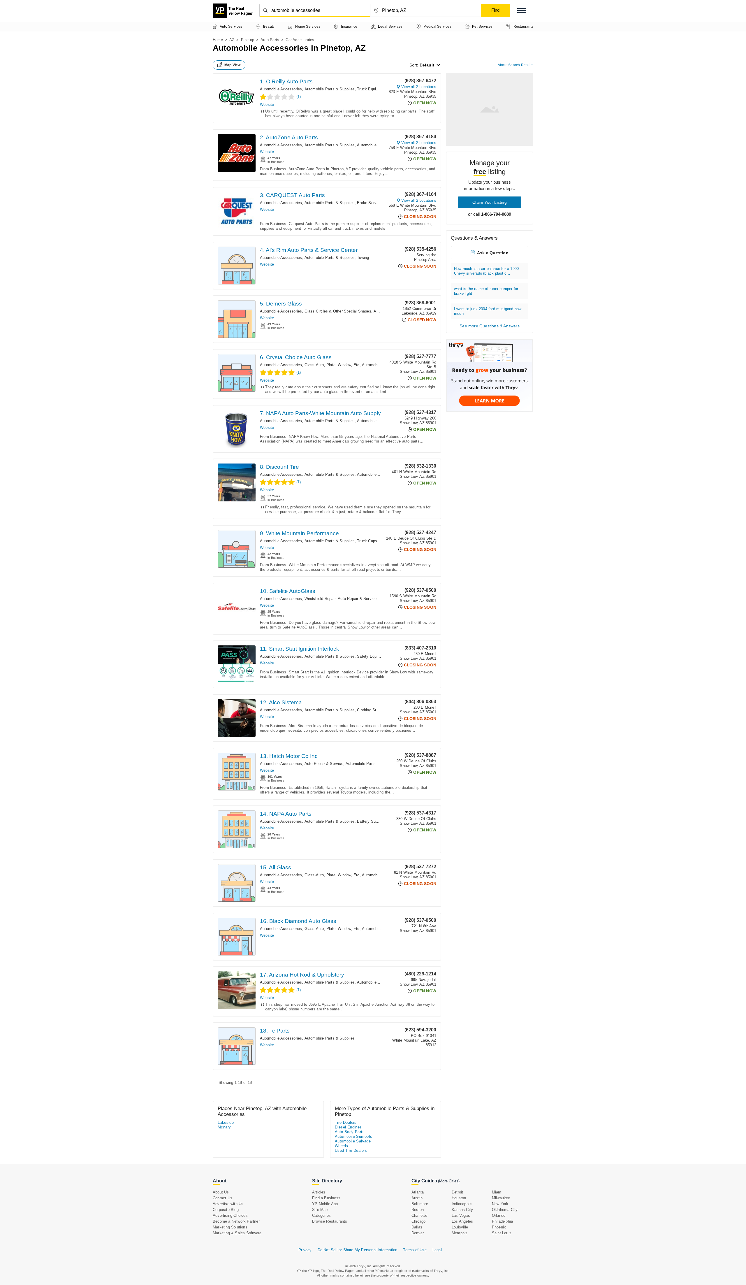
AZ (231, 40)
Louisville (460, 1227)
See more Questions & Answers (490, 326)
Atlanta (417, 1192)
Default (427, 65)
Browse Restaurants (329, 1221)
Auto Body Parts (350, 1132)
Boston (417, 1209)
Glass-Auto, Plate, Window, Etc (332, 365)
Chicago (418, 1221)
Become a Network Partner (236, 1221)
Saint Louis (501, 1233)
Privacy (305, 1250)
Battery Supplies (371, 821)
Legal (437, 1250)
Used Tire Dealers (351, 1150)
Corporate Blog (226, 1209)
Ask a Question (493, 252)
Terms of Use (414, 1250)
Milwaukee (501, 1198)
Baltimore (419, 1204)
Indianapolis (462, 1204)
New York (500, 1204)
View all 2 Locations (418, 87)
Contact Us (222, 1198)
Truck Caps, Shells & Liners (381, 541)
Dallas (416, 1227)
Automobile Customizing (378, 474)
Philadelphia (502, 1221)
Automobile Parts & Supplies (330, 89)
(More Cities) (449, 1181)
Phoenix (499, 1227)
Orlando (498, 1215)
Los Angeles (462, 1221)
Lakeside (226, 1122)
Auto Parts (270, 40)
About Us (221, 1192)
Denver (417, 1233)
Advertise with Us (228, 1204)
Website (267, 104)
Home (218, 40)
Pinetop (247, 40)
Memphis (459, 1233)
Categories (321, 1215)
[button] (521, 10)
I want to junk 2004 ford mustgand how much (487, 311)
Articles (319, 1192)
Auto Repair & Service (357, 598)
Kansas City (462, 1209)
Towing (363, 257)
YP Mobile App (325, 1204)
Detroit (457, 1192)
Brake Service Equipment (379, 203)
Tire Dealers (346, 1122)
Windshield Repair (320, 598)
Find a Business (326, 1198)
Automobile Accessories (281, 89)
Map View (232, 65)
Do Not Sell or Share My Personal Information (357, 1250)
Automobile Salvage (353, 1141)
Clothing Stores (370, 710)
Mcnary (224, 1127)
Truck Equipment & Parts (379, 89)
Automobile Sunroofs (353, 1136)
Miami (497, 1192)
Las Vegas (461, 1215)
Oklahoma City (505, 1209)
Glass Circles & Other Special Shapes (338, 311)
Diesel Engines (348, 1127)
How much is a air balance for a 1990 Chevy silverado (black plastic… (486, 270)
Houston (459, 1198)
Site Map (320, 1209)
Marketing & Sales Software (237, 1233)
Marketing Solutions (230, 1227)
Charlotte (419, 1215)
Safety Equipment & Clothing (382, 656)
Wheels (341, 1146)
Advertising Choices (230, 1215)
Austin (417, 1198)
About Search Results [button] (515, 65)
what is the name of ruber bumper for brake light (486, 291)
